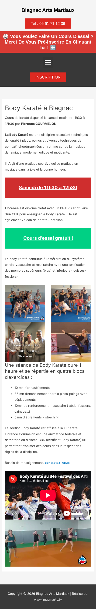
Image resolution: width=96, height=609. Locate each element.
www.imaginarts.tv (48, 599)
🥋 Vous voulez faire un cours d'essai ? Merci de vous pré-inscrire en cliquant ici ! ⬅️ (48, 42)
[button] (48, 62)
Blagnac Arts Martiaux (48, 10)
